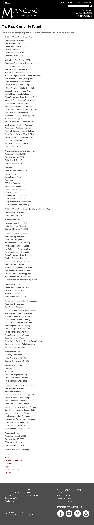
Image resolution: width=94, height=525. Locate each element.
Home (7, 454)
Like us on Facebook (60, 513)
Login (7, 466)
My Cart (8, 473)
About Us (8, 457)
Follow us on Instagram (69, 513)
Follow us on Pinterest (77, 513)
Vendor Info (9, 501)
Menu (7, 3)
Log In (62, 2)
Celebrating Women (12, 498)
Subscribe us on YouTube (86, 513)
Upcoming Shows (12, 492)
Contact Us (9, 463)
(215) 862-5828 (69, 499)
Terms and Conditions (13, 460)
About (27, 489)
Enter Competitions (12, 495)
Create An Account (85, 2)
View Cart (71, 2)
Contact (28, 492)
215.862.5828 (83, 16)
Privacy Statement (32, 495)
